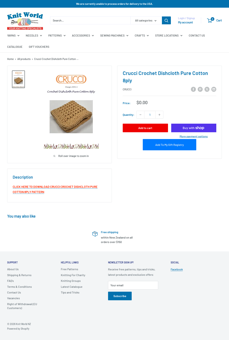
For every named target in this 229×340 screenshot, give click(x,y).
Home (10, 58)
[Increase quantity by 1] (159, 114)
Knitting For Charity (73, 275)
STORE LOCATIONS (167, 35)
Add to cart (145, 128)
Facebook (177, 269)
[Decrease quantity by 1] (140, 114)
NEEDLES (32, 35)
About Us (13, 269)
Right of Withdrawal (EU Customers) (22, 306)
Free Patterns (69, 269)
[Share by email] (213, 89)
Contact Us (14, 292)
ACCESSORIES (81, 35)
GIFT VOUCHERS (39, 46)
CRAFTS (140, 35)
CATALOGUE (15, 46)
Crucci (127, 89)
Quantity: (128, 114)
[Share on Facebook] (193, 89)
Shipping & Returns (19, 275)
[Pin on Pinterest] (200, 89)
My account (185, 22)
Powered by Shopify (18, 328)
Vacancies (13, 298)
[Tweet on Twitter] (206, 89)
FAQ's (10, 280)
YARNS (11, 35)
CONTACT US (197, 35)
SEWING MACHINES (112, 35)
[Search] (166, 20)
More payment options (194, 136)
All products (24, 58)
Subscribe (119, 296)
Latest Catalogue (71, 286)
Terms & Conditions (19, 286)
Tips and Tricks (70, 292)
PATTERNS (55, 35)
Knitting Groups (71, 280)
